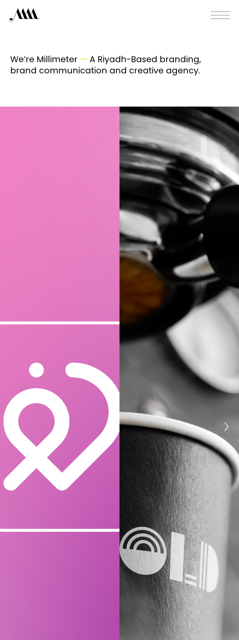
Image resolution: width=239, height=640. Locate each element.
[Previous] (13, 426)
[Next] (226, 426)
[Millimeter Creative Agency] (24, 15)
